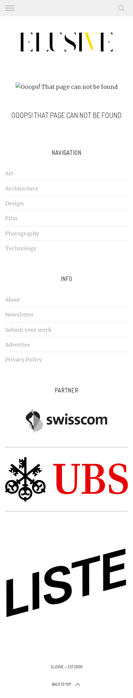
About (12, 299)
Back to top (61, 684)
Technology (20, 248)
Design (14, 203)
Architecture (21, 188)
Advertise (17, 344)
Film (11, 218)
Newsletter (19, 314)
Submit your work (28, 330)
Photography (22, 233)
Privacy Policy (23, 359)
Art (9, 173)
